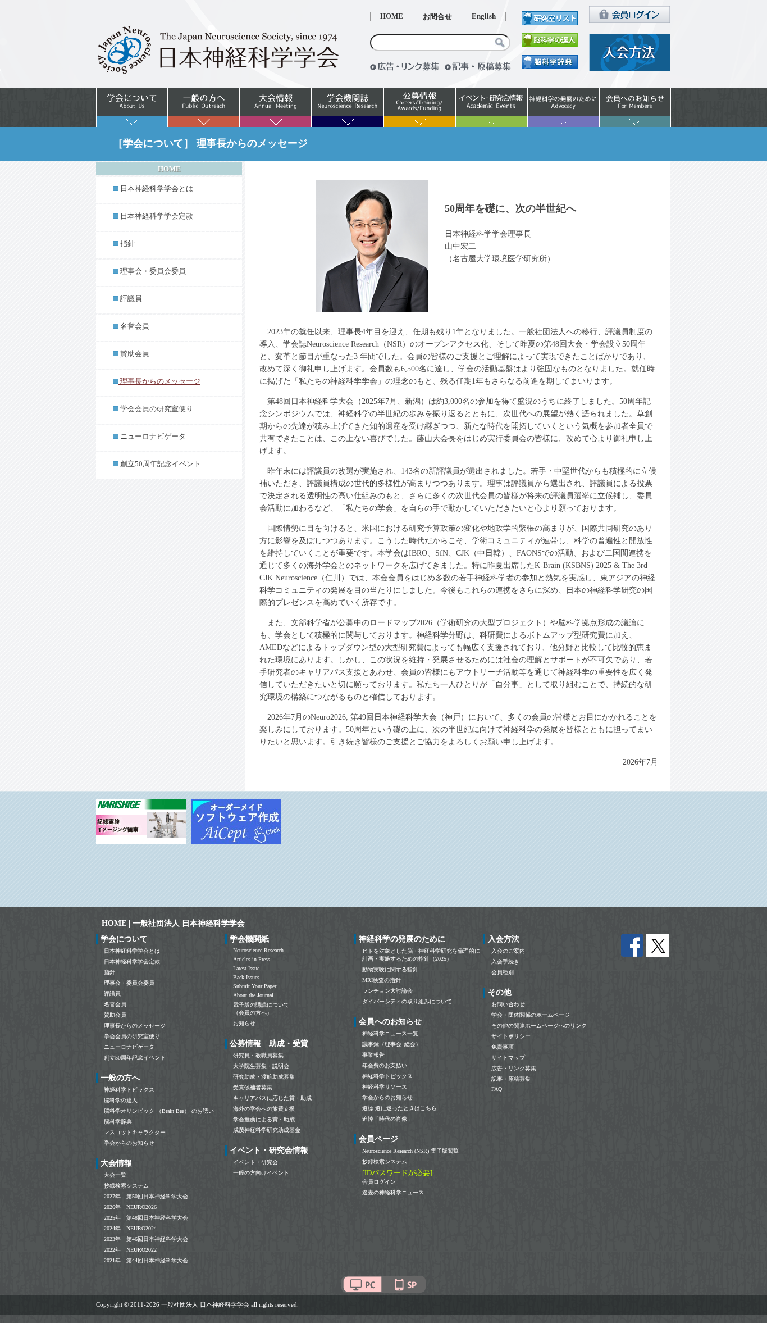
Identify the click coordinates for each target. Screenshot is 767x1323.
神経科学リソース (384, 1087)
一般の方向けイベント (261, 1173)
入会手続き (505, 961)
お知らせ (244, 1023)
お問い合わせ (508, 1004)
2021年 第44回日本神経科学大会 (146, 1260)
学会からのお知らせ (129, 1143)
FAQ (496, 1089)
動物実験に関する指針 (390, 969)
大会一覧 (115, 1175)
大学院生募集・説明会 (261, 1066)
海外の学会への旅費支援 (264, 1109)
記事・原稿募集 (511, 1079)
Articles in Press (251, 959)
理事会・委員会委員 (153, 271)
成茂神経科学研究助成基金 (266, 1130)
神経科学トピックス (129, 1089)
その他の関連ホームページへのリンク (539, 1025)
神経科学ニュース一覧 (390, 1033)
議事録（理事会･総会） (391, 1044)
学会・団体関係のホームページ (530, 1015)
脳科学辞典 (118, 1122)
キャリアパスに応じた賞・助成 (272, 1098)
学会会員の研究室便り (156, 409)
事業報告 (373, 1055)
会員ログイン (379, 1182)
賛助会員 (134, 354)
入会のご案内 (508, 951)
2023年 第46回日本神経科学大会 (146, 1239)
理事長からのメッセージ (135, 1025)
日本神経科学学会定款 (156, 216)
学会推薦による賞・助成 (264, 1119)
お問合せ (437, 17)
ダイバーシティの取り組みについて (407, 1001)
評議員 (131, 299)
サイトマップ (508, 1057)
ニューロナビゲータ (153, 436)
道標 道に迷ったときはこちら (399, 1108)
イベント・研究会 (255, 1162)
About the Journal (253, 995)
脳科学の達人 (121, 1100)
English (484, 16)
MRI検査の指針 (381, 980)
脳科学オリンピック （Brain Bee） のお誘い (159, 1111)
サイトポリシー (511, 1036)
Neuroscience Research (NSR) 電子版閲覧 (410, 1151)
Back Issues (246, 977)
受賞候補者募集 (252, 1087)
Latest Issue (246, 968)
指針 (127, 244)
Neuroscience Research (258, 950)
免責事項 (502, 1047)
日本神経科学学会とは (156, 189)
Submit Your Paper (254, 986)
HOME (391, 16)
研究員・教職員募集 (258, 1055)
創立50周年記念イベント (160, 464)
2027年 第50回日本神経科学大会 (146, 1196)
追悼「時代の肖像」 (387, 1119)
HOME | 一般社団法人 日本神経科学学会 (173, 923)
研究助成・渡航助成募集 (264, 1077)
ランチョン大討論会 (387, 991)
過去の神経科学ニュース (393, 1192)
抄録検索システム (126, 1186)
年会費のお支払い (384, 1065)
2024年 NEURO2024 (130, 1228)
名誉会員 (134, 326)
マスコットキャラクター (135, 1132)
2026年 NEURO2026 (130, 1207)
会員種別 (502, 972)
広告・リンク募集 (513, 1068)
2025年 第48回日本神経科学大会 (146, 1218)
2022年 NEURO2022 (130, 1250)
